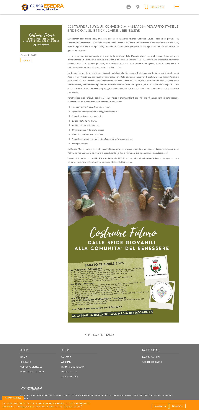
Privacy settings (13, 398)
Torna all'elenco (100, 334)
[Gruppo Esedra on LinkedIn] (128, 7)
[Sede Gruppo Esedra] (138, 7)
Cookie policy (73, 407)
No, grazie (177, 406)
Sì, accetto (160, 406)
